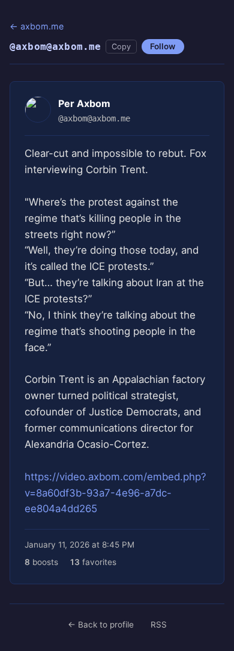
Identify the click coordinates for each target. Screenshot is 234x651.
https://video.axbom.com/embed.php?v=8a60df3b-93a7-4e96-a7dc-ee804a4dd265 (115, 493)
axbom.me (42, 26)
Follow (162, 46)
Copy (121, 46)
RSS (159, 624)
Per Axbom (84, 103)
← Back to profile (101, 624)
